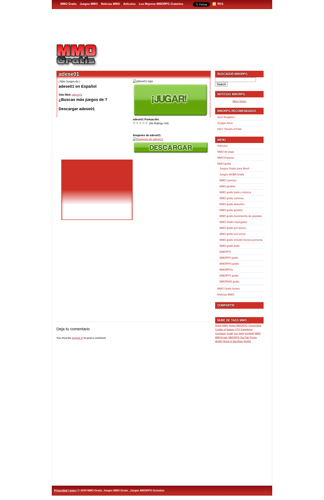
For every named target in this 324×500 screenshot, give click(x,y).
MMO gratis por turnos (233, 228)
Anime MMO (221, 325)
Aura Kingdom (226, 117)
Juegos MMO (89, 4)
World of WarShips (233, 341)
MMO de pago (225, 151)
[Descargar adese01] (171, 152)
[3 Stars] (140, 123)
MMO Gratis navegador (233, 222)
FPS (237, 329)
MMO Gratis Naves (228, 288)
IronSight (249, 333)
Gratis (230, 333)
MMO (258, 333)
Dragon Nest (225, 123)
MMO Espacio (225, 157)
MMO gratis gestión (231, 210)
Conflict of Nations (225, 329)
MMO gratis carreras (232, 198)
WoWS (247, 341)
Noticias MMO (110, 4)
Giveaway (220, 333)
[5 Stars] (146, 123)
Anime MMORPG (238, 325)
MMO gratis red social (233, 234)
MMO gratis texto (230, 245)
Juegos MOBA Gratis (232, 174)
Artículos (129, 4)
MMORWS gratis (229, 281)
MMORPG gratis (229, 263)
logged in (77, 338)
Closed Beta (254, 325)
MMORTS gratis (229, 275)
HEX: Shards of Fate (229, 129)
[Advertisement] (187, 53)
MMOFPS (225, 251)
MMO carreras (228, 180)
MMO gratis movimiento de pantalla (241, 216)
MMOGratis (221, 337)
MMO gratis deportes (232, 204)
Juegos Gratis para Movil (234, 168)
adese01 (77, 94)
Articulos (222, 145)
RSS (220, 4)
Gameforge (246, 329)
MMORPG (234, 337)
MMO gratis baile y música (235, 192)
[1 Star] (134, 123)
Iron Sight (239, 333)
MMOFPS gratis (229, 257)
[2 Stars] (137, 123)
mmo (72, 490)
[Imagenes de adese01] (148, 139)
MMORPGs (226, 269)
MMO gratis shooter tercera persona (241, 240)
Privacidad (60, 490)
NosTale (244, 337)
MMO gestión (227, 186)
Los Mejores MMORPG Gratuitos (161, 4)
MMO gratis (224, 163)
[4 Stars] (143, 123)
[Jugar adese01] (170, 115)
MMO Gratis (68, 4)
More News (239, 101)
